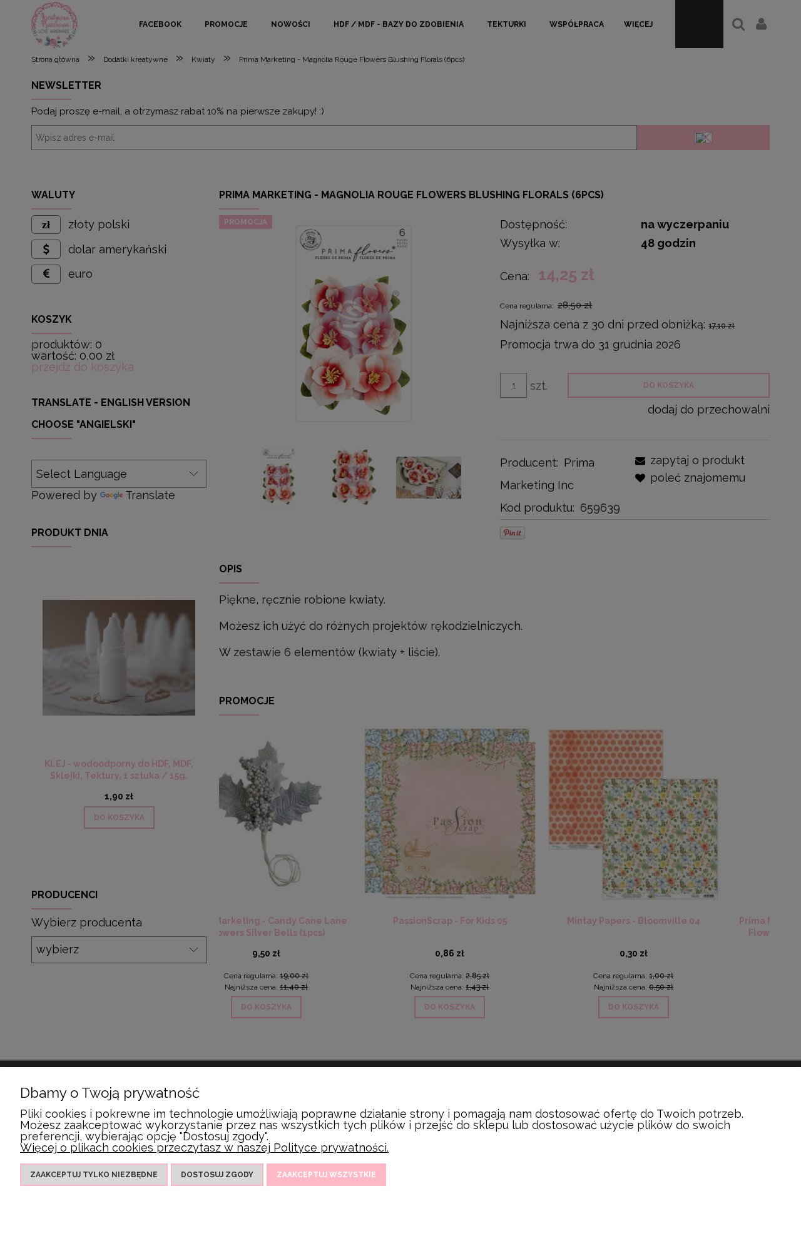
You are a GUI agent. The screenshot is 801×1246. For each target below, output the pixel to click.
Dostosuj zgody (217, 1174)
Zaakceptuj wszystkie (326, 1174)
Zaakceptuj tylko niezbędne (94, 1174)
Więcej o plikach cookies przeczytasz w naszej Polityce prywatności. (204, 1147)
